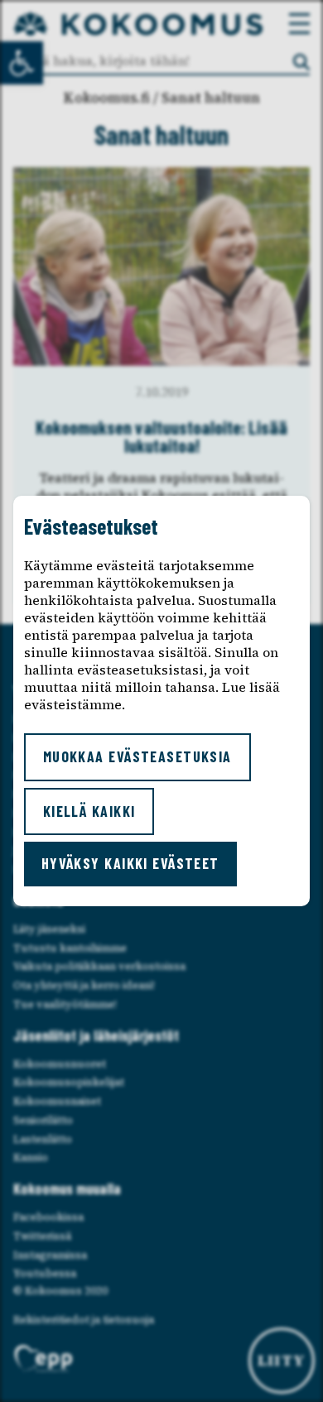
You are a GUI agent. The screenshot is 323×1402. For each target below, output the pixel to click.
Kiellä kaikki (89, 811)
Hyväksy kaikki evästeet (130, 863)
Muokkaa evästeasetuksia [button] (137, 756)
